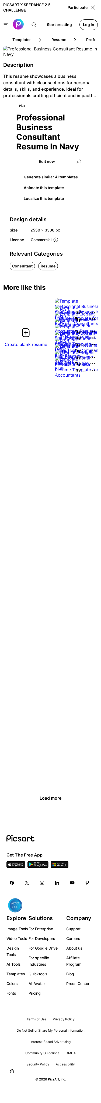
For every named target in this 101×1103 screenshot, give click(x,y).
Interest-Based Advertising (50, 1042)
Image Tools (17, 928)
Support (73, 928)
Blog (70, 974)
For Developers (42, 938)
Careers (73, 938)
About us (74, 948)
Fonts (11, 993)
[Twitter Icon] (27, 882)
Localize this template (44, 198)
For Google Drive (43, 948)
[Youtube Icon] (72, 882)
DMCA (71, 1053)
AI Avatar (37, 983)
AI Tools (13, 964)
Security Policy (37, 1064)
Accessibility (65, 1064)
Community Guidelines (42, 1053)
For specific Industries (39, 960)
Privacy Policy (64, 1019)
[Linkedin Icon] (57, 882)
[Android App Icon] (37, 866)
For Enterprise (41, 928)
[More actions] (92, 312)
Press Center (77, 983)
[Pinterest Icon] (87, 882)
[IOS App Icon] (15, 866)
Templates (15, 974)
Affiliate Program (73, 960)
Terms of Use (36, 1019)
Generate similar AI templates (51, 177)
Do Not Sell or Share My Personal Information (51, 1030)
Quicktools (38, 974)
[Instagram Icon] (42, 882)
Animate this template (44, 187)
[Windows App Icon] (59, 866)
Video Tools (16, 938)
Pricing (35, 993)
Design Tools (12, 951)
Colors (12, 983)
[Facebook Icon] (11, 882)
